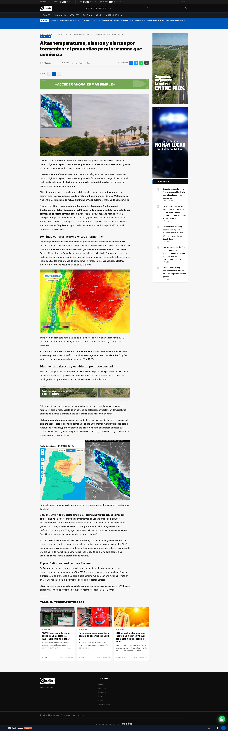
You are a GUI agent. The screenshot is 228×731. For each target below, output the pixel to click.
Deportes (74, 15)
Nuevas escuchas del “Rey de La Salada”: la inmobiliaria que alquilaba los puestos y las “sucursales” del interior (174, 253)
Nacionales (60, 15)
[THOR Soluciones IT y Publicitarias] (127, 724)
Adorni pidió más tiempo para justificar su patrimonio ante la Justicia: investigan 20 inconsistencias (134, 20)
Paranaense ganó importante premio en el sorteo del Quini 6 (94, 636)
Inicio (42, 34)
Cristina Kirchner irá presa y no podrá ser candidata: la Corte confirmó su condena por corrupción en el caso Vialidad (174, 212)
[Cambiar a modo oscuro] (186, 8)
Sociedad (50, 34)
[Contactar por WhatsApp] (221, 719)
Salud (99, 15)
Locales (46, 15)
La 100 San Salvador (52, 715)
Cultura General (114, 15)
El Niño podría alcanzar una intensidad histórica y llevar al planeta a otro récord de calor (130, 637)
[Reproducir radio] (223, 728)
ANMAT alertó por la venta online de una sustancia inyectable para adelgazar (56, 636)
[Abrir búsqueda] (147, 8)
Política (87, 15)
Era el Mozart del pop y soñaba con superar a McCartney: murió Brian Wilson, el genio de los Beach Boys (173, 233)
